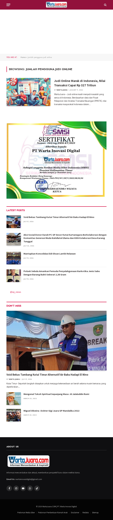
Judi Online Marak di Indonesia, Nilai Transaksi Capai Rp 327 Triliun (79, 83)
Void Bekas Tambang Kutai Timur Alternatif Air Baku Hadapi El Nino (59, 217)
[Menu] (8, 4)
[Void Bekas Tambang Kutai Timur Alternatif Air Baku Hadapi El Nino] (13, 221)
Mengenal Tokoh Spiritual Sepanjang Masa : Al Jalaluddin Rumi (56, 394)
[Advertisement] (56, 31)
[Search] (105, 4)
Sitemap (95, 512)
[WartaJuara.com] (56, 5)
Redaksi (86, 512)
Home (23, 57)
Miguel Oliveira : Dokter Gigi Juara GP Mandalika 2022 (51, 410)
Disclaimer (75, 512)
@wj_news (15, 292)
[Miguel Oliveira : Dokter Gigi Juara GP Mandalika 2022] (13, 415)
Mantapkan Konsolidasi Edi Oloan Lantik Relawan (50, 253)
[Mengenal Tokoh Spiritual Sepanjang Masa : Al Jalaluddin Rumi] (13, 398)
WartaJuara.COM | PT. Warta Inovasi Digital (59, 506)
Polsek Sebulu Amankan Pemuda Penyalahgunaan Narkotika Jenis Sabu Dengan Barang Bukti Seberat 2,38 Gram (62, 273)
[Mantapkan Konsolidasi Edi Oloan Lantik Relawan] (13, 258)
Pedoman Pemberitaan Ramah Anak (53, 512)
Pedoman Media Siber (26, 512)
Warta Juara (61, 90)
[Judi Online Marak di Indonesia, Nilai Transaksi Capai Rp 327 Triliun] (28, 92)
